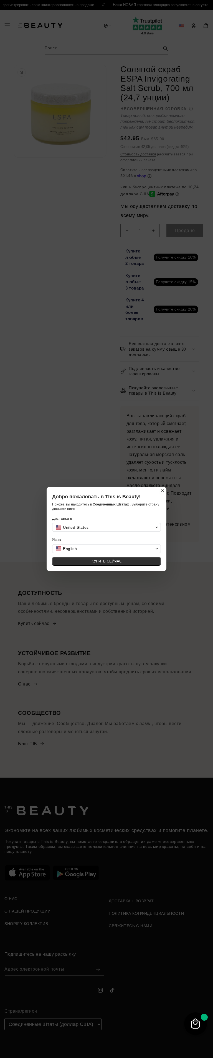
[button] (106, 527)
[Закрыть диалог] (162, 490)
